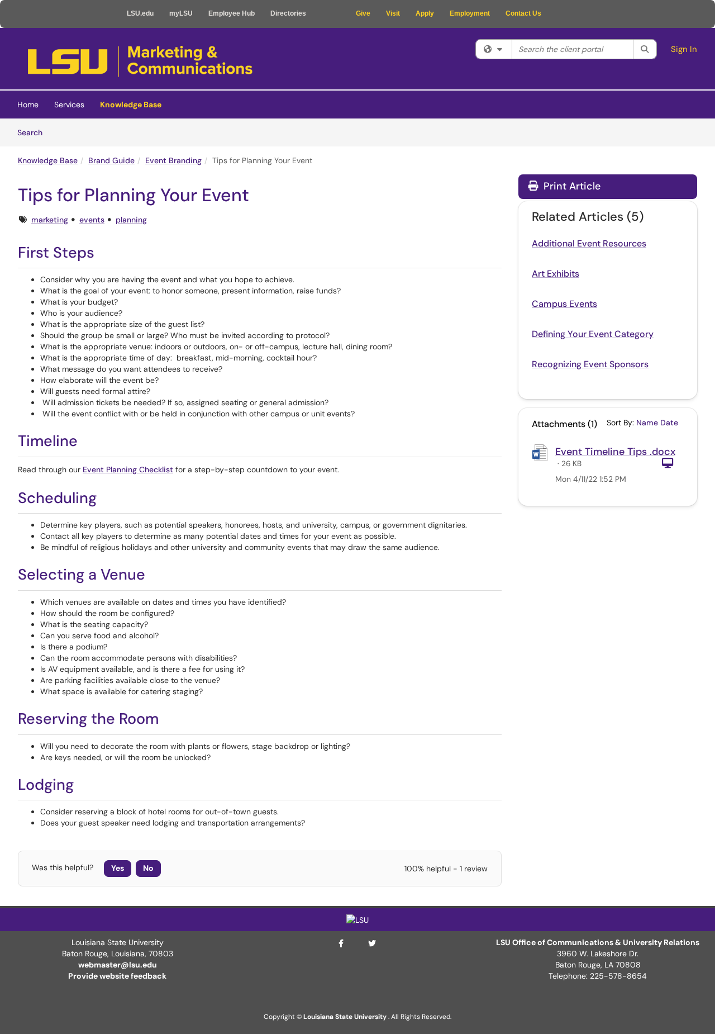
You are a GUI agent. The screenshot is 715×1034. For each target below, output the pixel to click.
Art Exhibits (555, 273)
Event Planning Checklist (128, 469)
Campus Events (564, 304)
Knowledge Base (130, 104)
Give (363, 13)
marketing (49, 220)
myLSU (181, 13)
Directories (288, 13)
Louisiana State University (345, 1016)
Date (669, 423)
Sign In (684, 49)
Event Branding (173, 160)
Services (69, 104)
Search (33, 132)
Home (28, 104)
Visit (393, 13)
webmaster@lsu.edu (117, 965)
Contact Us (523, 13)
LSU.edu (140, 13)
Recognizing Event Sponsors (590, 364)
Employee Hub (231, 13)
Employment (470, 13)
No (148, 868)
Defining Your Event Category (593, 334)
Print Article (570, 186)
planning (131, 220)
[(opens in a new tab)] (140, 61)
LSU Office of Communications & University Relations (597, 942)
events (91, 220)
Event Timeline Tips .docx (615, 451)
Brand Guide (111, 160)
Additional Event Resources (589, 243)
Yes (117, 868)
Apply (425, 13)
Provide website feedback (117, 976)
